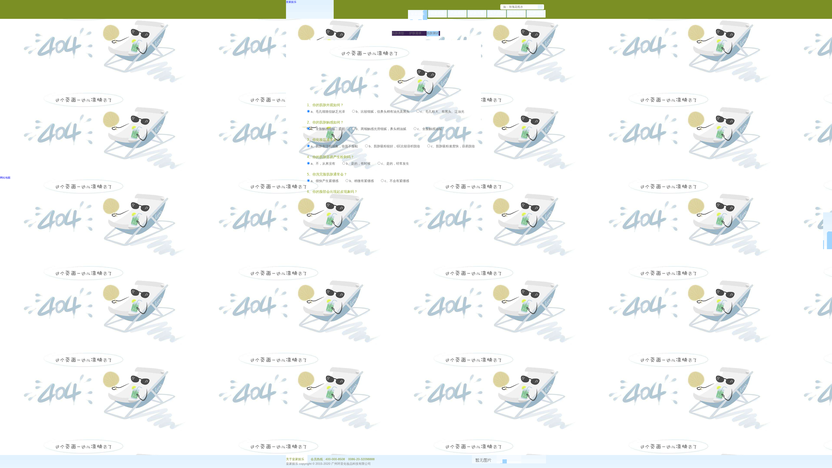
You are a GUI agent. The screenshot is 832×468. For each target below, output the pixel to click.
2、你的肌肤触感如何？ (325, 122)
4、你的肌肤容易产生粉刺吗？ (330, 157)
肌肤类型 (398, 33)
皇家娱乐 (291, 1)
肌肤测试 (433, 33)
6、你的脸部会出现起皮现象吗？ (332, 191)
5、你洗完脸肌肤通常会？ (327, 174)
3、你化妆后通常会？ (323, 139)
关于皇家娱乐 (295, 459)
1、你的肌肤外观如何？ (325, 105)
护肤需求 (415, 33)
